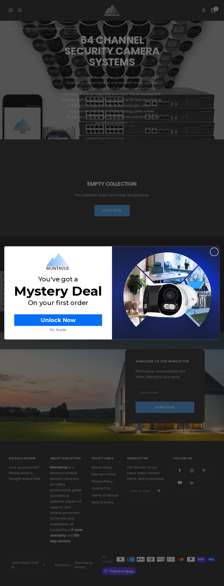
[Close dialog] (214, 251)
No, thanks (58, 330)
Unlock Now (58, 320)
